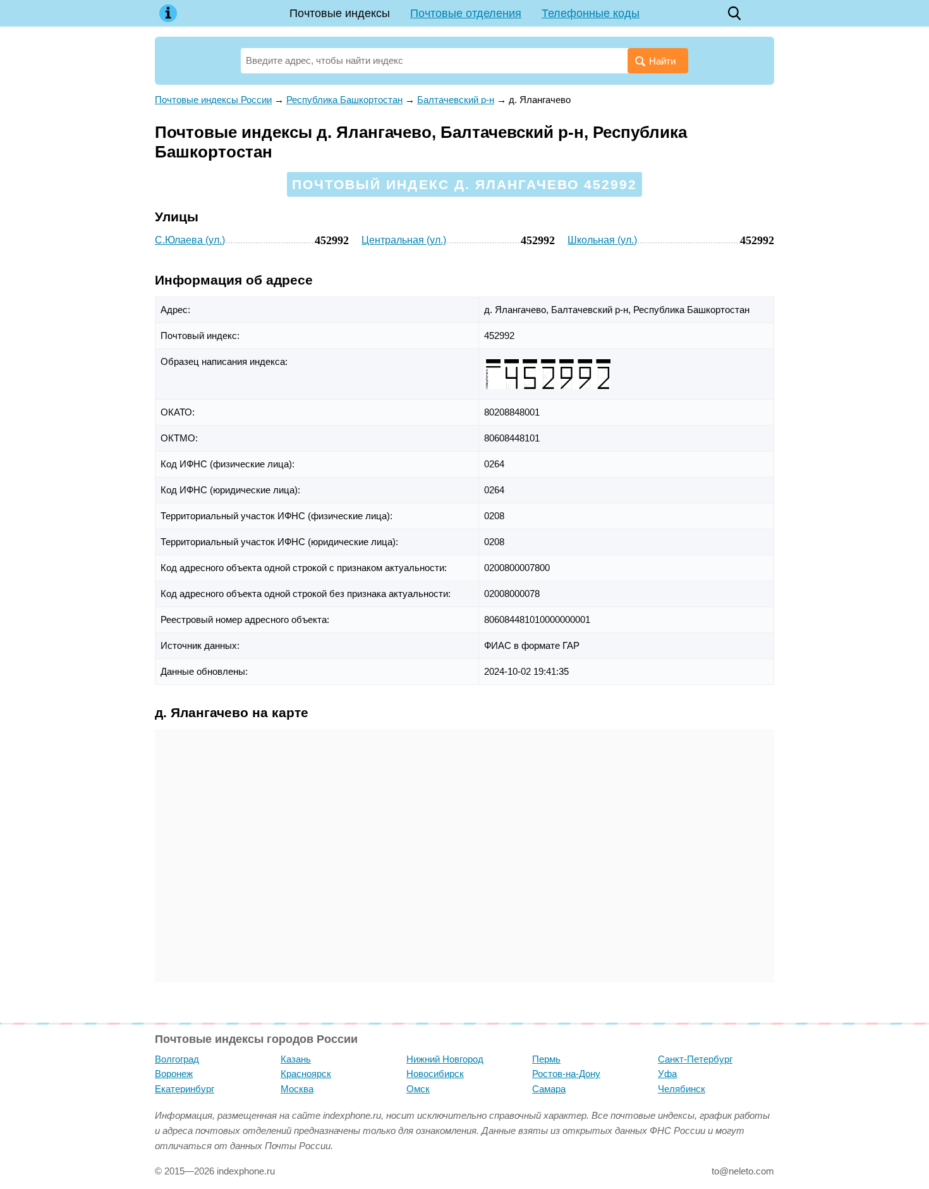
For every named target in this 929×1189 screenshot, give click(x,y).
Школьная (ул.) (602, 240)
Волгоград (177, 1059)
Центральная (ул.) (403, 240)
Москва (297, 1088)
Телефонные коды (591, 13)
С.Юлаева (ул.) (190, 240)
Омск (418, 1088)
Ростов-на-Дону (566, 1073)
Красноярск (306, 1073)
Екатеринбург (184, 1088)
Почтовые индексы (339, 13)
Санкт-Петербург (695, 1059)
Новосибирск (435, 1073)
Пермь (546, 1059)
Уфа (667, 1073)
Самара (549, 1088)
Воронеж (174, 1073)
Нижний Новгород (444, 1059)
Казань (296, 1059)
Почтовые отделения (465, 13)
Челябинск (681, 1088)
